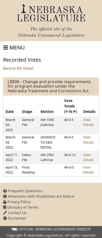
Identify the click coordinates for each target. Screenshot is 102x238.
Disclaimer (16, 218)
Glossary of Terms (22, 207)
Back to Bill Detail (18, 68)
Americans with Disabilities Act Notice (40, 196)
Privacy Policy (18, 201)
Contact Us (17, 212)
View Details (88, 122)
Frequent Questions (25, 190)
